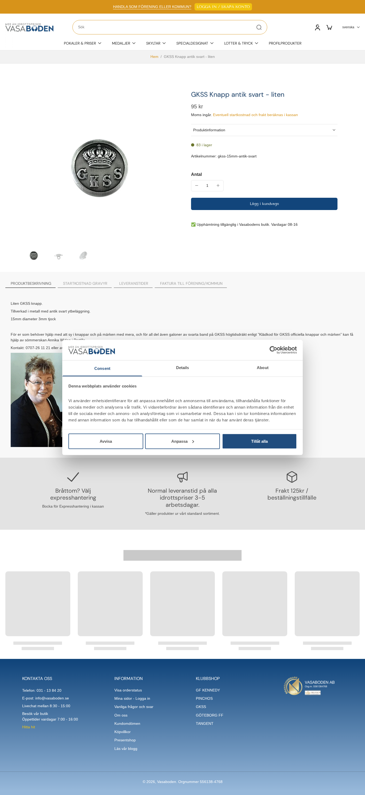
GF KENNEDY (208, 690)
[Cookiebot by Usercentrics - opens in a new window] (273, 350)
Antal (196, 174)
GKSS (201, 707)
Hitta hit (28, 727)
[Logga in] (317, 27)
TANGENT (204, 723)
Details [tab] (182, 367)
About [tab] (263, 367)
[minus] (196, 185)
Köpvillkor (122, 732)
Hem (154, 56)
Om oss (120, 715)
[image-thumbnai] (33, 255)
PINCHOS (204, 698)
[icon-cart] (329, 27)
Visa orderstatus (128, 690)
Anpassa (179, 441)
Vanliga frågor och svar (133, 707)
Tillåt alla (259, 441)
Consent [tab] (102, 368)
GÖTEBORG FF (209, 715)
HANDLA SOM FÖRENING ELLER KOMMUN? (152, 7)
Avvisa (106, 441)
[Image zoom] (98, 166)
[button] (264, 203)
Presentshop (125, 740)
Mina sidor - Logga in (132, 698)
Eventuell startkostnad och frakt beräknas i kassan (255, 115)
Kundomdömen (127, 723)
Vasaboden (166, 782)
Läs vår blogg (125, 748)
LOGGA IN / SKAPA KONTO (223, 7)
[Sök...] (259, 27)
